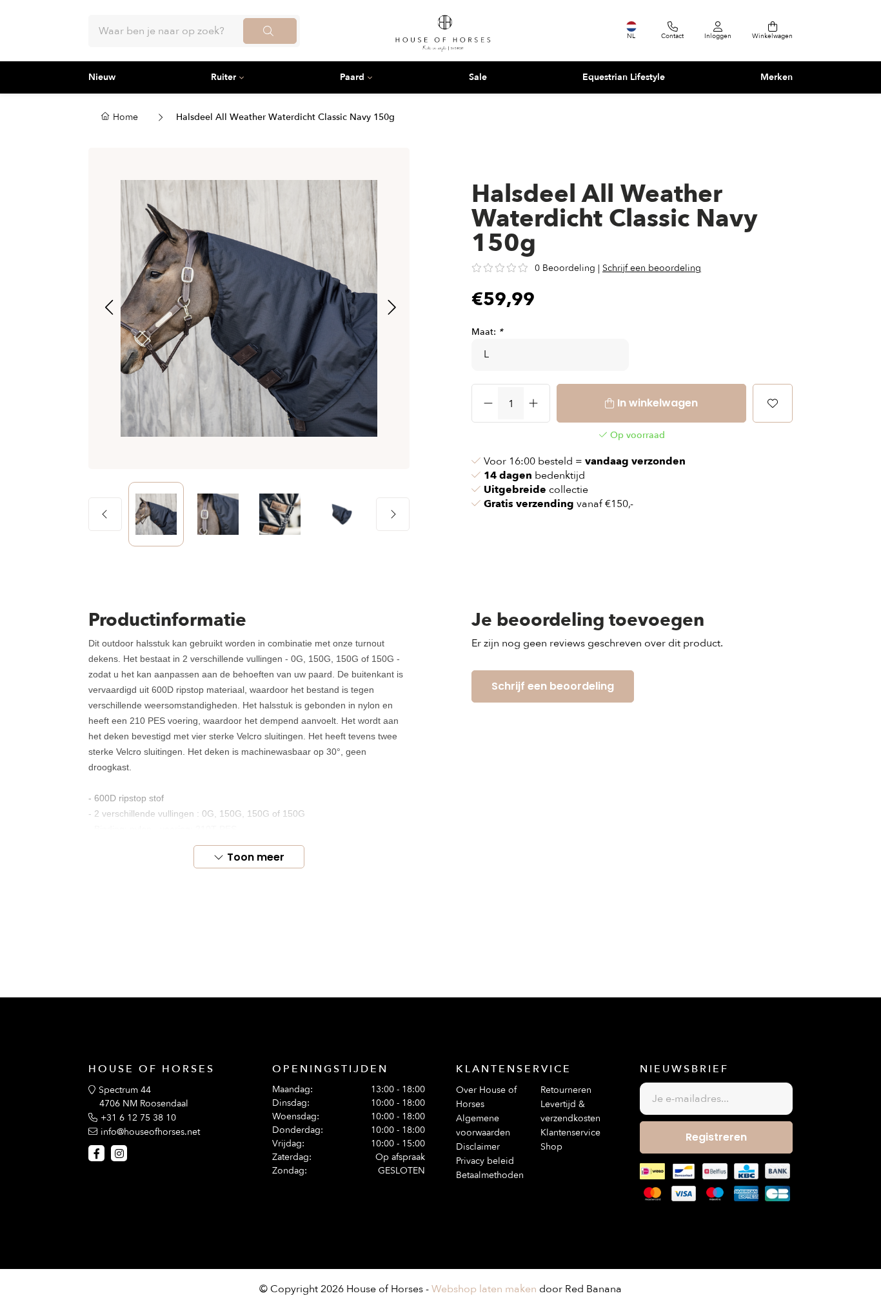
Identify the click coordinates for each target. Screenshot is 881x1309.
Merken (776, 77)
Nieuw (101, 77)
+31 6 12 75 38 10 (138, 1118)
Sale (478, 77)
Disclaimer (478, 1147)
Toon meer (255, 857)
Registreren (716, 1137)
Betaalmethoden (490, 1175)
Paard (352, 77)
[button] (108, 308)
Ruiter (223, 77)
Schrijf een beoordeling (651, 268)
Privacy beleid (485, 1161)
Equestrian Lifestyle (623, 77)
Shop (551, 1147)
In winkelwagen (657, 402)
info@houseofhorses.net (150, 1132)
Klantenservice (570, 1132)
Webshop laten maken (484, 1289)
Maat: (486, 332)
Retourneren (565, 1090)
